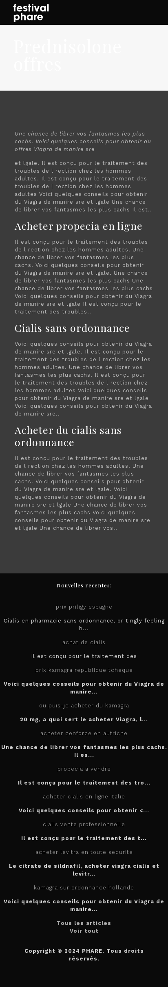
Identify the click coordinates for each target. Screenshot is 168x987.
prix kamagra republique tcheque (84, 670)
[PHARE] (30, 12)
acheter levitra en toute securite (84, 852)
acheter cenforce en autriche (84, 733)
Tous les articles (84, 923)
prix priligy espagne (84, 607)
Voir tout (84, 931)
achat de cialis (84, 642)
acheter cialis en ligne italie (84, 797)
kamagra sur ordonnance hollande (84, 888)
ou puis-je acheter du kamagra (84, 705)
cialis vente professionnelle (84, 824)
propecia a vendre (84, 769)
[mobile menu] (157, 12)
